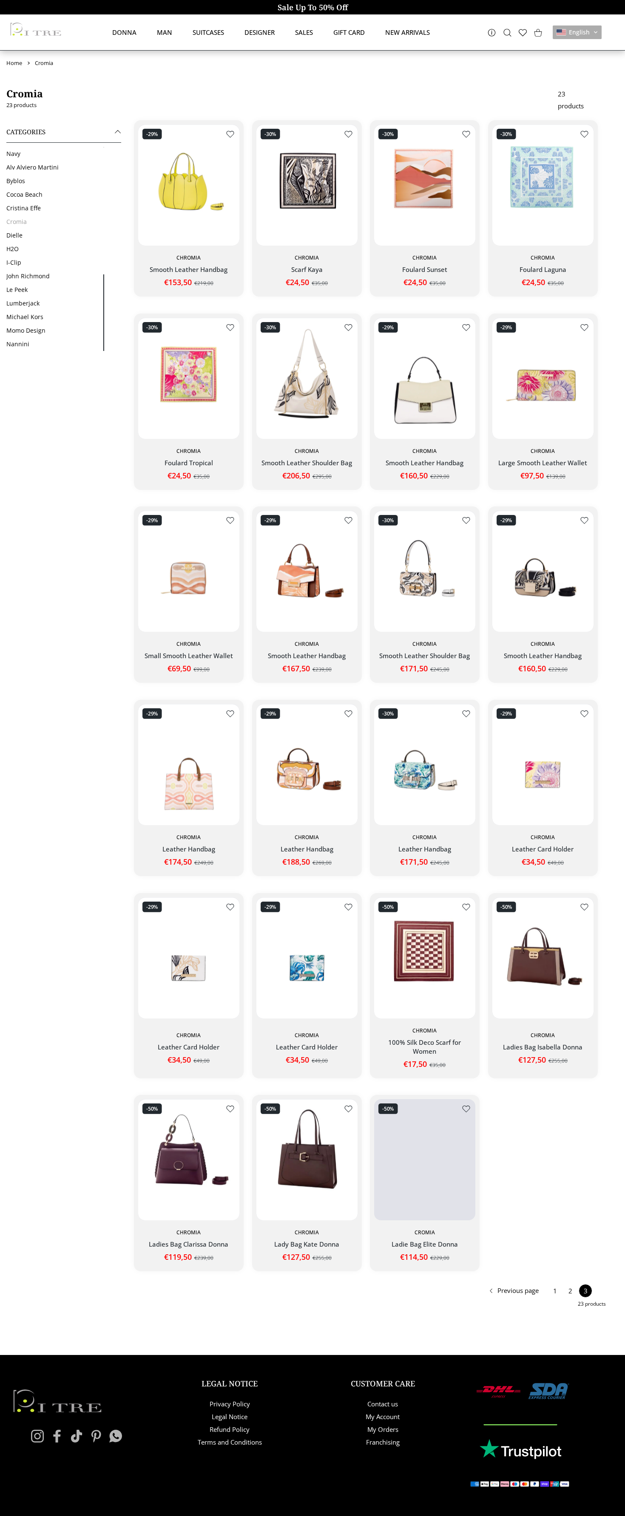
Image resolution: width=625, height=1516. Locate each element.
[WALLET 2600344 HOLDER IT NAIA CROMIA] (307, 957)
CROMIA (425, 1233)
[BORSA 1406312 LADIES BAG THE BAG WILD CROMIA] (307, 378)
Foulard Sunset (424, 270)
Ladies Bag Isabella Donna (542, 1047)
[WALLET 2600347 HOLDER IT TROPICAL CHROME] (543, 764)
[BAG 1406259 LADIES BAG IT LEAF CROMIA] (424, 571)
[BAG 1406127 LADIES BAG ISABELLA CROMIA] (543, 957)
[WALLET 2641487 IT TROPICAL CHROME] (543, 378)
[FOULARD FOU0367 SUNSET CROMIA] (424, 185)
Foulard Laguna (542, 270)
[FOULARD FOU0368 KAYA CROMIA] (307, 185)
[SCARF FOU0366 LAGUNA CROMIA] (543, 185)
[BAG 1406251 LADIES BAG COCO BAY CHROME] (188, 185)
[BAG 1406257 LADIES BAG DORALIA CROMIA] (188, 764)
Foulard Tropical (189, 462)
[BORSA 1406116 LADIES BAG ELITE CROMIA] (424, 1159)
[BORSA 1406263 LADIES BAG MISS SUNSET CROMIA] (307, 571)
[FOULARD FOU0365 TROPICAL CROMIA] (188, 378)
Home (14, 63)
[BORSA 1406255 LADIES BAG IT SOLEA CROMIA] (307, 764)
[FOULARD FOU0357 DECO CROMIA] (424, 957)
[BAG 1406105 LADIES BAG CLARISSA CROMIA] (188, 1159)
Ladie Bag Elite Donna (425, 1244)
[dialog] (507, 32)
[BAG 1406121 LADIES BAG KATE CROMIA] (307, 1159)
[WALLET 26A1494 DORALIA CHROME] (188, 571)
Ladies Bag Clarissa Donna (188, 1244)
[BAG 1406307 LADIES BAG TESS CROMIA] (424, 378)
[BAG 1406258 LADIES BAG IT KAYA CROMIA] (543, 571)
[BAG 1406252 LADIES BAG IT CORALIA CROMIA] (424, 764)
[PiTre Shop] (35, 29)
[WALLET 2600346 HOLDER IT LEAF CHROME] (188, 957)
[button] (577, 32)
